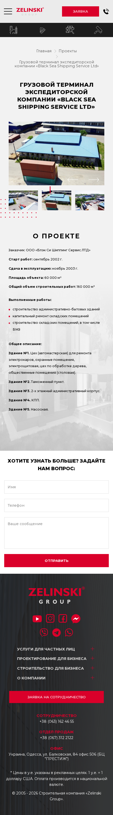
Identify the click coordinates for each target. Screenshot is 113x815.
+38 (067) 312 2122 (56, 737)
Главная (44, 51)
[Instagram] (50, 619)
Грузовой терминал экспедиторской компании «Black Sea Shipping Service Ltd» (56, 64)
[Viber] (44, 633)
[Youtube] (37, 619)
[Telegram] (56, 633)
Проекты (68, 51)
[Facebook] (62, 619)
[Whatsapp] (69, 633)
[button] (106, 11)
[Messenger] (76, 619)
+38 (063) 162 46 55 (56, 721)
